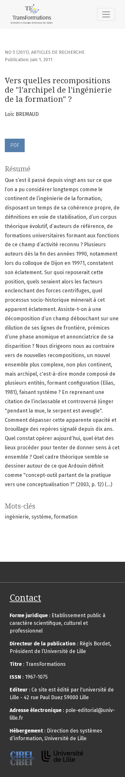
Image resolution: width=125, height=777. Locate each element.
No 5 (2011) (17, 52)
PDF (14, 145)
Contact (25, 598)
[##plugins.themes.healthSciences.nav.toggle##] (106, 14)
